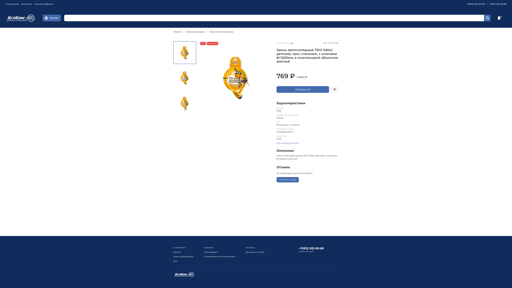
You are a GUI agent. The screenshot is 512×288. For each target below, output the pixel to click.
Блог (175, 261)
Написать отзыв (288, 179)
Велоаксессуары (195, 32)
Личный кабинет (43, 4)
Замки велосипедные (221, 32)
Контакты (26, 4)
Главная (177, 32)
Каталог (54, 18)
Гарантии (208, 247)
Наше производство (183, 256)
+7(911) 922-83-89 (498, 4)
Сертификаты (211, 252)
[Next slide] (185, 111)
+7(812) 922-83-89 (476, 4)
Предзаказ (302, 89)
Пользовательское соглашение (219, 256)
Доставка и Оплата (255, 252)
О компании (12, 4)
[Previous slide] (205, 78)
